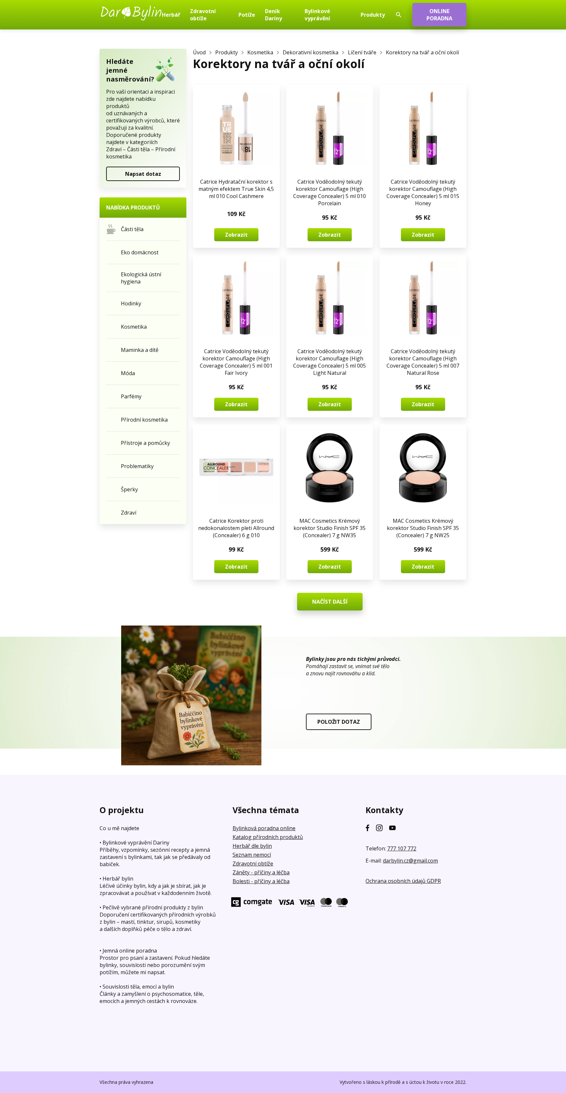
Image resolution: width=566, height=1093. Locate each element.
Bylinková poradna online (264, 828)
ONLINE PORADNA (439, 15)
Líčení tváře (362, 52)
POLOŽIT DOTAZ (338, 721)
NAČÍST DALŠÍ (330, 601)
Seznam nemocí (252, 854)
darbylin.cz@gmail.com (410, 860)
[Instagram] (379, 828)
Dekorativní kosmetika (310, 52)
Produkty (226, 52)
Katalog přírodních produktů (268, 837)
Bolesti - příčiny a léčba (261, 881)
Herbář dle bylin (252, 845)
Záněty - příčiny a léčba (261, 872)
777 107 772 (401, 848)
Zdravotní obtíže (253, 863)
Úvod (199, 52)
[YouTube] (392, 828)
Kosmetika (260, 52)
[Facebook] (367, 828)
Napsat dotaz (143, 173)
